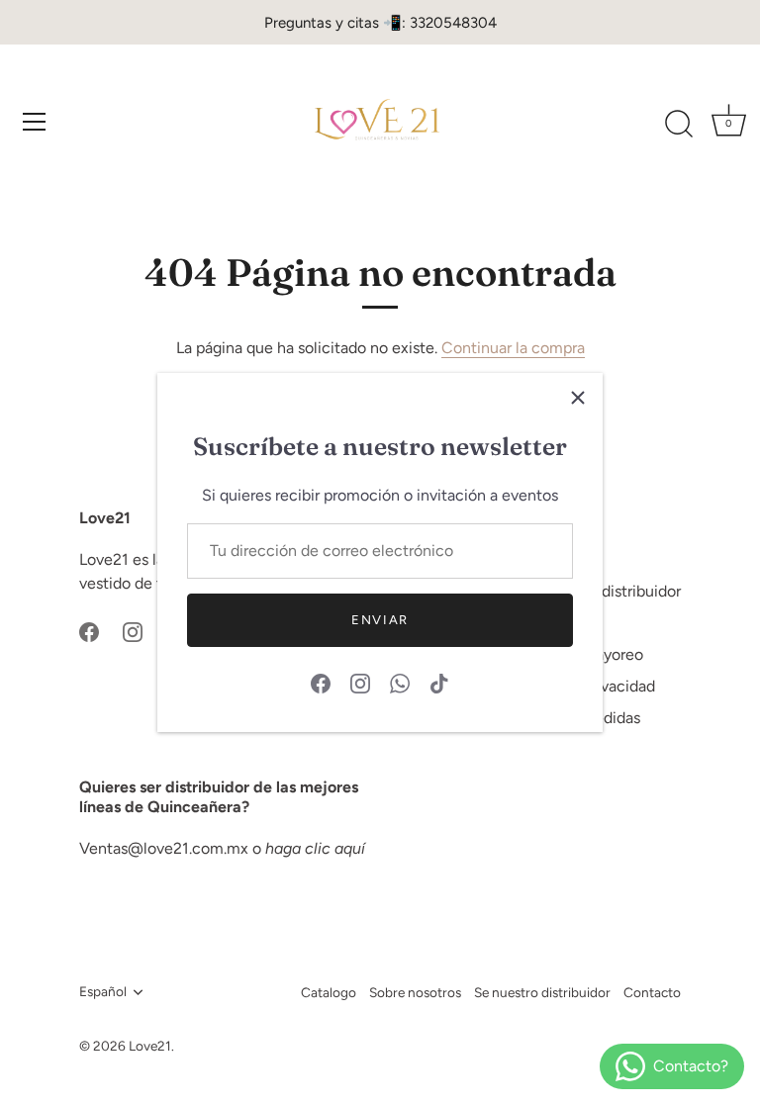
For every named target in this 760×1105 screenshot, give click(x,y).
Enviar (380, 619)
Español (103, 991)
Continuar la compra (513, 347)
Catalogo (328, 992)
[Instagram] (360, 682)
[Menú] (34, 121)
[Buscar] (679, 124)
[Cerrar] (578, 397)
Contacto (652, 992)
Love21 (150, 1046)
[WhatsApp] (400, 682)
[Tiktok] (439, 682)
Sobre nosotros (415, 992)
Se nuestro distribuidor (542, 992)
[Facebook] (321, 682)
